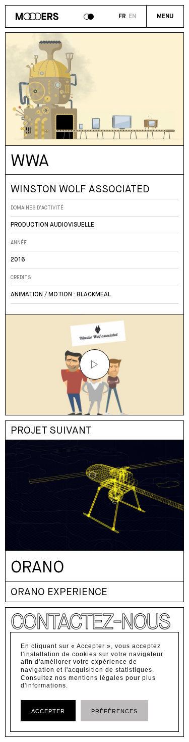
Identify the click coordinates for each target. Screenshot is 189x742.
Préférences (114, 711)
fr (122, 17)
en (132, 17)
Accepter (48, 711)
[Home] (37, 18)
